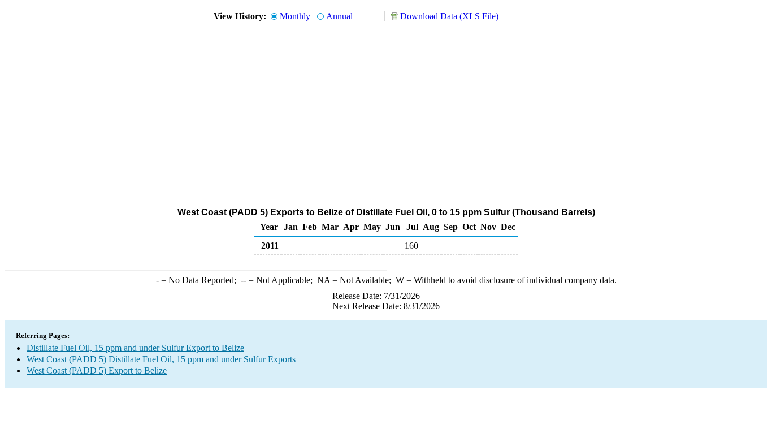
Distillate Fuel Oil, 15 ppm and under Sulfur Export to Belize (135, 348)
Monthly (295, 16)
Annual (339, 16)
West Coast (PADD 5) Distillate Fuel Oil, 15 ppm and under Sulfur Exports (161, 359)
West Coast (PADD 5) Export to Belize (97, 370)
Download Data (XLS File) (449, 16)
